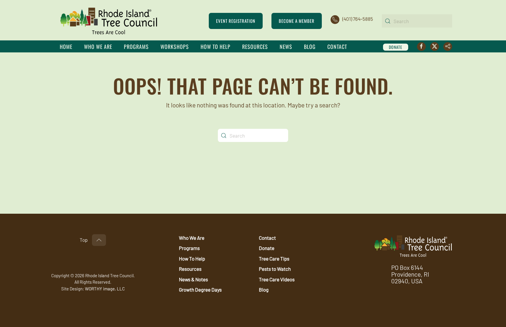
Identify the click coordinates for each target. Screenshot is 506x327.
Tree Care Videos (277, 279)
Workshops (174, 46)
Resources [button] (255, 46)
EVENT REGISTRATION (235, 21)
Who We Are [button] (98, 46)
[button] (99, 240)
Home (66, 46)
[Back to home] (109, 21)
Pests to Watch (275, 269)
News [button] (286, 46)
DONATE (395, 47)
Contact (337, 46)
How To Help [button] (215, 46)
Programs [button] (136, 46)
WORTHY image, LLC (105, 288)
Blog (310, 46)
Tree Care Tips (274, 258)
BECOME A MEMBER (296, 21)
